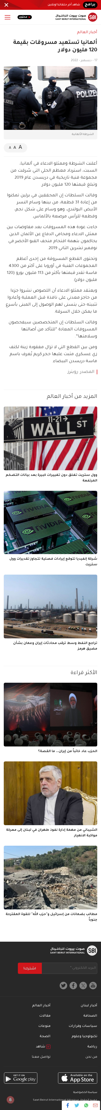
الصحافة (90, 1016)
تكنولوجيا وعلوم (84, 1037)
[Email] (95, 1105)
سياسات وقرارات (83, 1026)
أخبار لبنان (89, 1006)
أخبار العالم (87, 32)
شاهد (41, 1047)
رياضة (92, 1047)
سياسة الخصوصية (85, 1092)
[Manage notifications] (10, 1099)
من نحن (91, 1057)
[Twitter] (77, 1105)
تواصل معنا (41, 1057)
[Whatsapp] (86, 1105)
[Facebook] (68, 1105)
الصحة (45, 1037)
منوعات (44, 1026)
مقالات (44, 1016)
